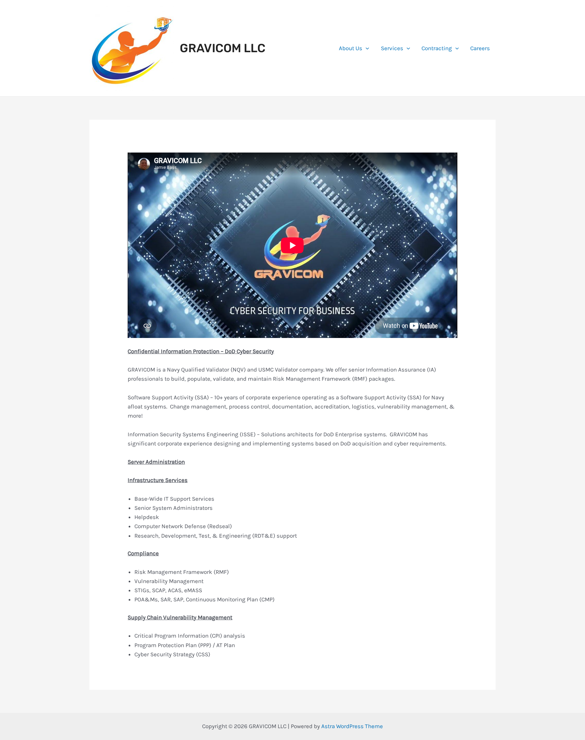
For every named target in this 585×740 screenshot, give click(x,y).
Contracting (436, 48)
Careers (480, 48)
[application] (365, 48)
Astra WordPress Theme (352, 726)
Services (392, 48)
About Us (350, 48)
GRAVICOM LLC (222, 48)
